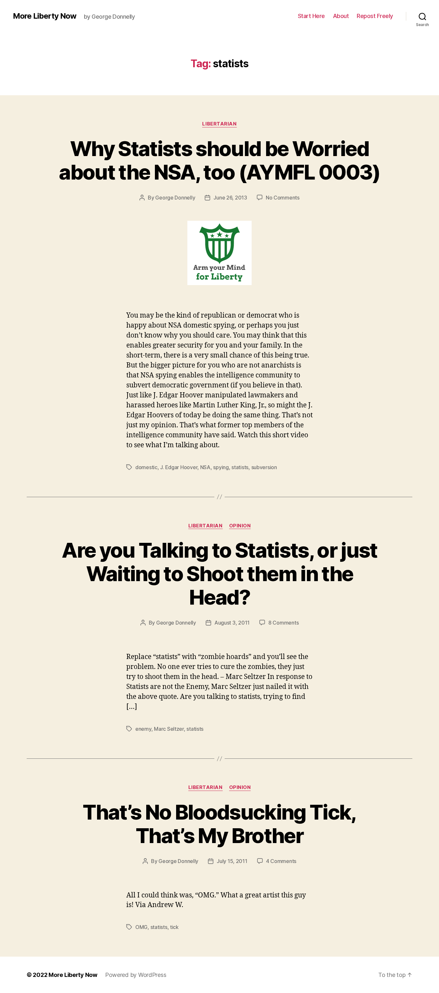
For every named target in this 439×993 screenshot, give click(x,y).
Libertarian (219, 124)
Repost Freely (375, 16)
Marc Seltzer (169, 729)
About (341, 16)
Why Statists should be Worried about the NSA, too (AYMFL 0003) (219, 160)
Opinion (240, 526)
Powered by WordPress (135, 974)
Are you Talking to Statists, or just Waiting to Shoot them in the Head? (219, 573)
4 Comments (281, 861)
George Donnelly (175, 197)
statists (239, 467)
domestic (146, 467)
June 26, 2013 (230, 197)
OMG (141, 927)
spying (220, 467)
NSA (205, 467)
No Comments (283, 197)
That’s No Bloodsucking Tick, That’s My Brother (219, 824)
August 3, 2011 (232, 622)
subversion (264, 467)
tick (174, 927)
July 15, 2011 (232, 861)
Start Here (311, 16)
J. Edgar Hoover (178, 467)
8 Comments (283, 622)
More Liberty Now (44, 16)
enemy (143, 729)
